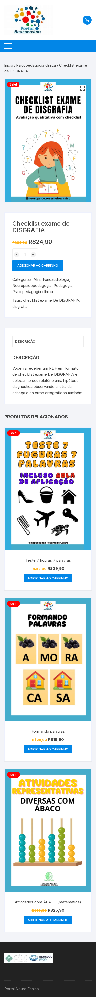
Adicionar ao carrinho (37, 266)
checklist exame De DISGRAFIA (51, 300)
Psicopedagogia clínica (36, 65)
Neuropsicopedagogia (31, 285)
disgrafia (19, 306)
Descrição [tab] (25, 341)
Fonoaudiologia (56, 279)
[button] (82, 88)
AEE (37, 279)
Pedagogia (63, 285)
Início (8, 65)
